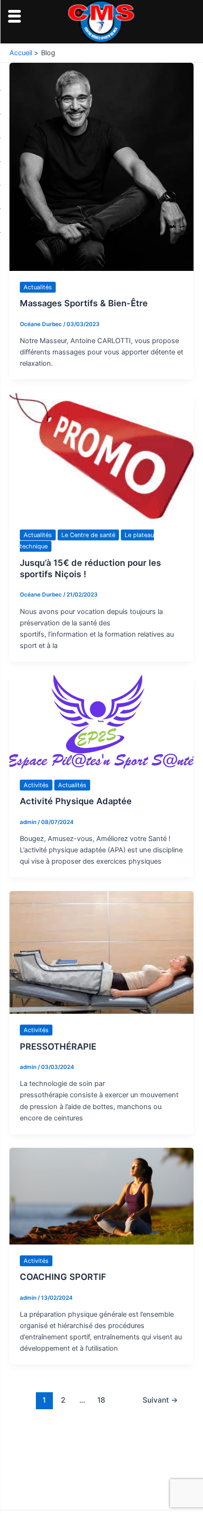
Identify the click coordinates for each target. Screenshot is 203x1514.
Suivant (160, 1400)
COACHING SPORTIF (63, 1276)
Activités (36, 785)
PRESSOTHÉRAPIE (58, 1046)
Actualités (38, 287)
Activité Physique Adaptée (76, 801)
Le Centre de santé (88, 534)
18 (101, 1400)
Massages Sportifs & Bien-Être (84, 303)
